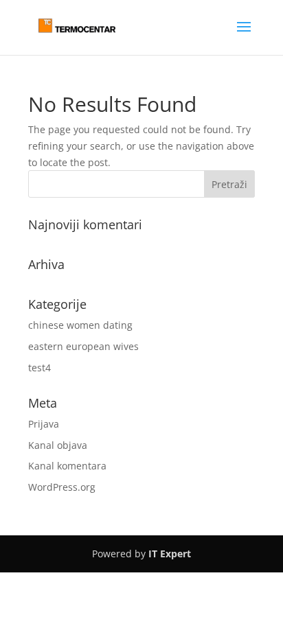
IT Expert (169, 553)
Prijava (43, 423)
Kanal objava (57, 445)
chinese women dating (80, 325)
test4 (39, 367)
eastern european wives (83, 346)
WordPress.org (61, 486)
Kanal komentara (67, 465)
